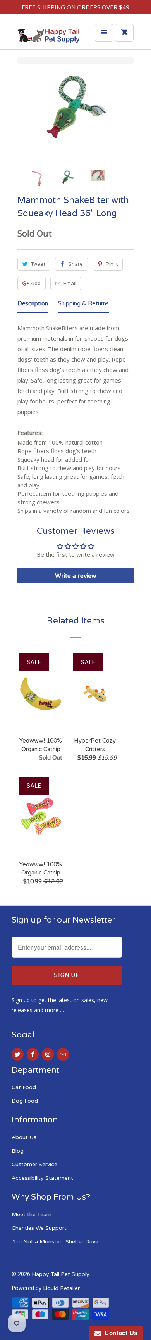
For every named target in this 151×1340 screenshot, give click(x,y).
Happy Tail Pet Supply (60, 1274)
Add (36, 283)
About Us (24, 1137)
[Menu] (104, 33)
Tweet (38, 264)
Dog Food (25, 1101)
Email (69, 283)
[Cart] (124, 33)
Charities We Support (39, 1228)
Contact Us (119, 1333)
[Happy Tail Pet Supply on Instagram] (48, 1054)
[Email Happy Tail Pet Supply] (63, 1054)
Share (75, 264)
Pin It (112, 264)
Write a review (75, 576)
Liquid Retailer (61, 1288)
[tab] (32, 305)
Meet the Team (31, 1214)
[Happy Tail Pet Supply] (48, 37)
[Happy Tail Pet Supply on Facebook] (33, 1054)
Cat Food (24, 1087)
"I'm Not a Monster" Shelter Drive (55, 1241)
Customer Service (34, 1164)
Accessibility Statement (42, 1178)
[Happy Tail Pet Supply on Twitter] (18, 1054)
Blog (18, 1151)
